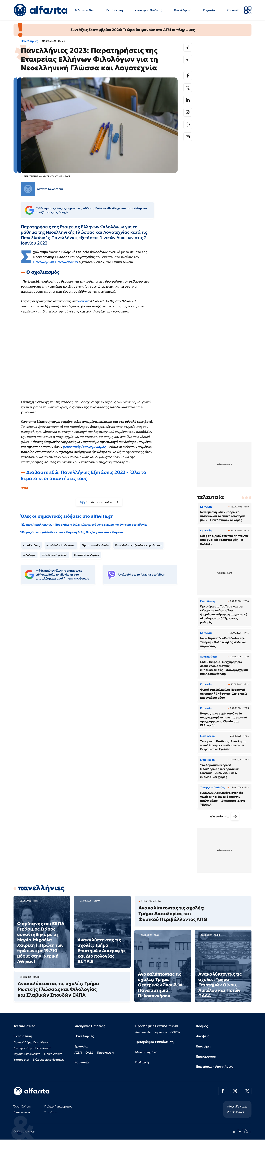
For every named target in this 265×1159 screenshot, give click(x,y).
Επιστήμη (203, 1046)
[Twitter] (188, 88)
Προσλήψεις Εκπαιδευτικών (156, 1026)
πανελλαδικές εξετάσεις (60, 545)
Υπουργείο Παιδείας (148, 10)
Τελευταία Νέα (84, 10)
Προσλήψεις (105, 1052)
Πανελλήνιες (182, 10)
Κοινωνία (233, 10)
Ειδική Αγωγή (53, 1054)
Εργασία (209, 10)
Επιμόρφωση (206, 1056)
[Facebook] (188, 75)
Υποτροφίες (21, 1059)
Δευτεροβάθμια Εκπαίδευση (32, 1048)
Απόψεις (202, 1036)
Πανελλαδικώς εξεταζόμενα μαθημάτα (138, 545)
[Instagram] (235, 1091)
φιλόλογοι (29, 555)
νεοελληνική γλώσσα (55, 555)
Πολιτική (142, 1062)
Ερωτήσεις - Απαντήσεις (214, 1066)
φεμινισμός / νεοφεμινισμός (84, 447)
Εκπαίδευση (114, 10)
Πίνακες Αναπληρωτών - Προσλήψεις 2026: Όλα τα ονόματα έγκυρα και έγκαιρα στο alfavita (84, 524)
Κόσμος (202, 1026)
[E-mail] (188, 137)
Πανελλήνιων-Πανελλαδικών (55, 262)
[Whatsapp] (188, 124)
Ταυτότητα (51, 1112)
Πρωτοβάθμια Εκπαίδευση (31, 1042)
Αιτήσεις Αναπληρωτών (151, 1032)
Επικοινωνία (22, 1112)
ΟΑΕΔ (89, 1052)
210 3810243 (235, 1112)
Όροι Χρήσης (22, 1106)
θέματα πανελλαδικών (95, 545)
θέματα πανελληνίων (87, 555)
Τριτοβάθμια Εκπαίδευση (154, 1042)
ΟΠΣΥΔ (175, 1032)
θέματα (83, 301)
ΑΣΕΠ (78, 1052)
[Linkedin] (188, 100)
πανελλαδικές (31, 545)
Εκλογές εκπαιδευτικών (48, 1059)
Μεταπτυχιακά (146, 1052)
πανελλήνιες (41, 887)
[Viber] (188, 112)
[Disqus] (102, 643)
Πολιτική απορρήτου (58, 1106)
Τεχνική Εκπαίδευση (27, 1054)
